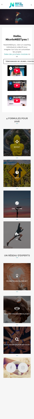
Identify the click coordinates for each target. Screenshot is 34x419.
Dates (6, 54)
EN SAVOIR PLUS (17, 282)
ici (29, 54)
